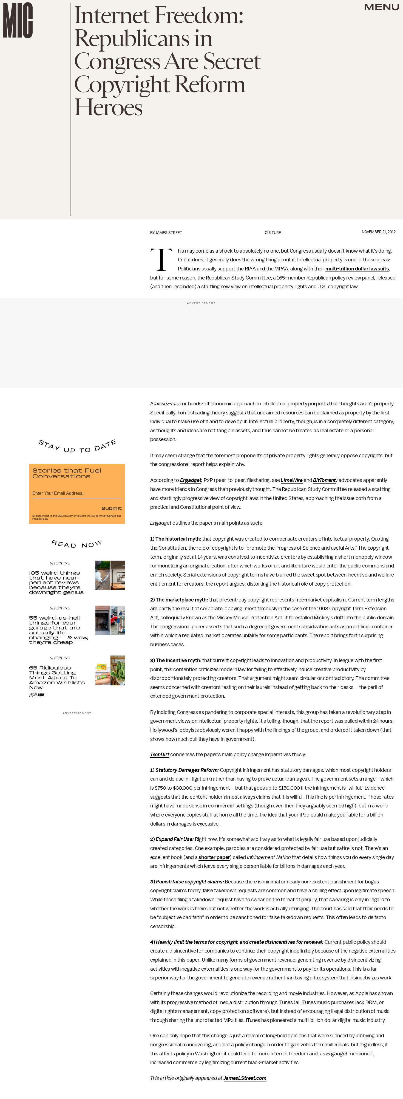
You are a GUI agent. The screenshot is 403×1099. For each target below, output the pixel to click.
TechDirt (159, 754)
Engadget (191, 480)
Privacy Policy (40, 519)
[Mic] (18, 20)
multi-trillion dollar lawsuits (357, 269)
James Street (168, 233)
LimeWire (292, 480)
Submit (111, 508)
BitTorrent (324, 480)
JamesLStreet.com (245, 1078)
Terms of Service (106, 516)
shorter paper (214, 857)
